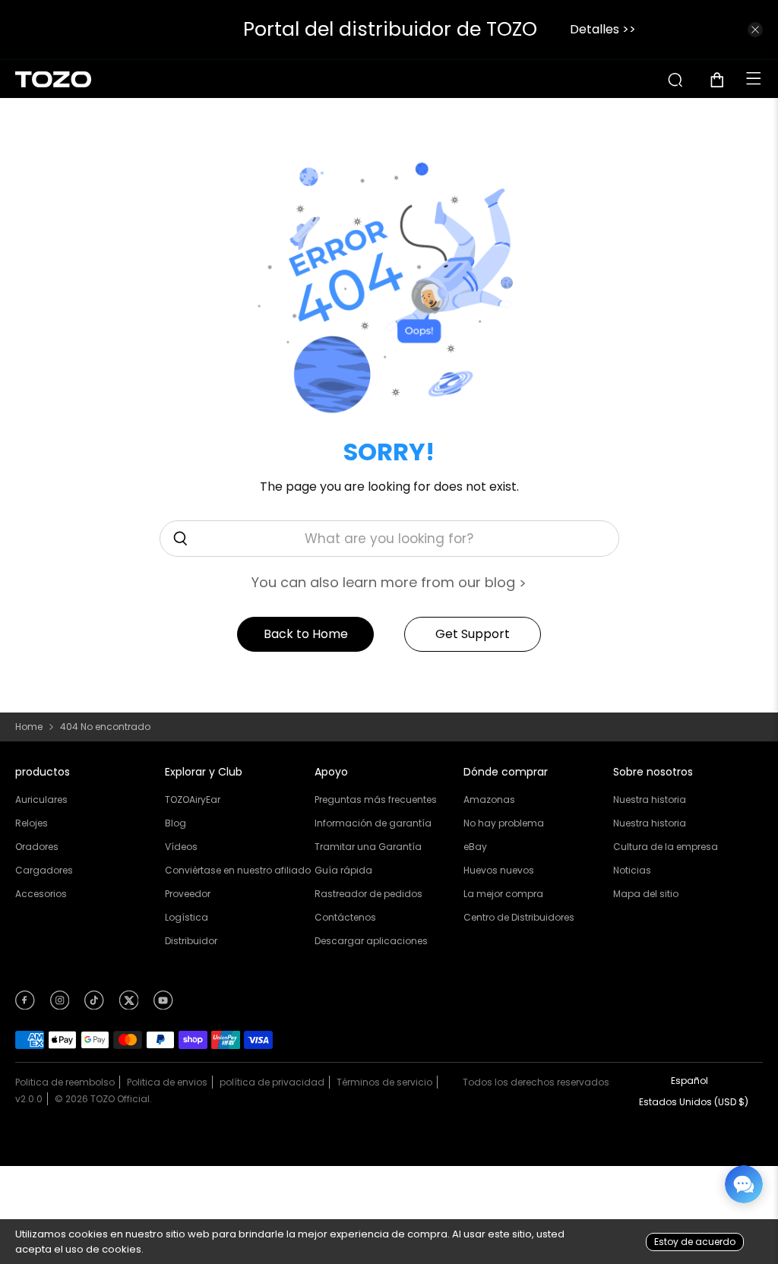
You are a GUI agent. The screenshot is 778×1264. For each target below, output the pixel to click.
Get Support (472, 634)
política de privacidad (272, 1082)
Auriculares (41, 799)
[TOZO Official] (53, 79)
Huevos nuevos (498, 870)
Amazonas (489, 799)
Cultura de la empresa (665, 846)
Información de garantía (373, 823)
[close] (755, 29)
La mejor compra (503, 893)
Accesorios (41, 893)
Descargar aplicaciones (371, 940)
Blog (175, 823)
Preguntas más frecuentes (376, 799)
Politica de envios (167, 1082)
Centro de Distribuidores (518, 917)
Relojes (31, 823)
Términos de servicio (384, 1082)
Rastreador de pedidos (368, 893)
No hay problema (503, 823)
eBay (475, 846)
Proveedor (187, 893)
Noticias (632, 870)
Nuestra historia (649, 799)
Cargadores (44, 870)
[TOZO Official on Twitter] (129, 1005)
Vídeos (181, 846)
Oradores (37, 846)
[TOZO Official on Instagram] (60, 1005)
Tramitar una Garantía (368, 846)
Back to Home (306, 634)
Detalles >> (603, 29)
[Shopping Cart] (722, 80)
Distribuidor (191, 940)
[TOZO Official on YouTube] (163, 1005)
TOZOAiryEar (192, 799)
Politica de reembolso (65, 1082)
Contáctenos (345, 917)
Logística (186, 917)
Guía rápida (343, 870)
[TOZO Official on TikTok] (94, 1005)
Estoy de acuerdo (694, 1241)
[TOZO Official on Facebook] (25, 1005)
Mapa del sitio (645, 893)
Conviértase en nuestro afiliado (238, 870)
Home (29, 727)
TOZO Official (120, 1098)
